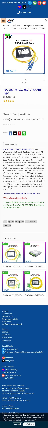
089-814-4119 (12, 400)
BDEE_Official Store (13, 375)
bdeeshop (9, 357)
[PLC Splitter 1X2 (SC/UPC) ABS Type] (24, 54)
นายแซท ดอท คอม (11, 349)
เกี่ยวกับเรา (5, 332)
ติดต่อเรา (5, 329)
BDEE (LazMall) (11, 369)
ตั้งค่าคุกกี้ (17, 424)
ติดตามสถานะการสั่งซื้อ (10, 319)
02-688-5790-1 (15, 398)
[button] (45, 20)
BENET (12, 125)
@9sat (10, 406)
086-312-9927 (24, 400)
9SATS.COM (8, 378)
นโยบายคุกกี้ (32, 420)
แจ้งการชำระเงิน (7, 316)
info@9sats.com (12, 408)
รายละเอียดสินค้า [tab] (11, 144)
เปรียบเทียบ (26, 114)
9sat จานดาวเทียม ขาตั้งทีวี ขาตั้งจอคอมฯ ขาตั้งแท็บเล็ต (24, 352)
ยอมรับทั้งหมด (29, 424)
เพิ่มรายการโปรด (10, 114)
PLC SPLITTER (38, 119)
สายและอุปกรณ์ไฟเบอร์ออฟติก (21, 119)
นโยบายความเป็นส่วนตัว (16, 420)
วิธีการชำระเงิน (7, 314)
